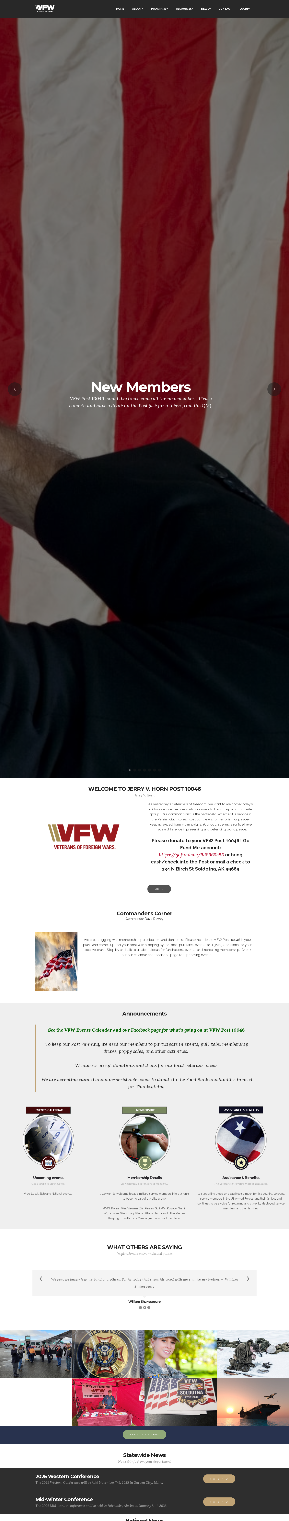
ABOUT (137, 8)
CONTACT (225, 8)
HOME (120, 8)
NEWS (205, 8)
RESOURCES (184, 8)
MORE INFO (219, 1478)
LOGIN (243, 8)
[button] (15, 389)
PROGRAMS (158, 8)
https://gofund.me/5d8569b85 (191, 855)
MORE (159, 888)
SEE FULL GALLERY (144, 1434)
